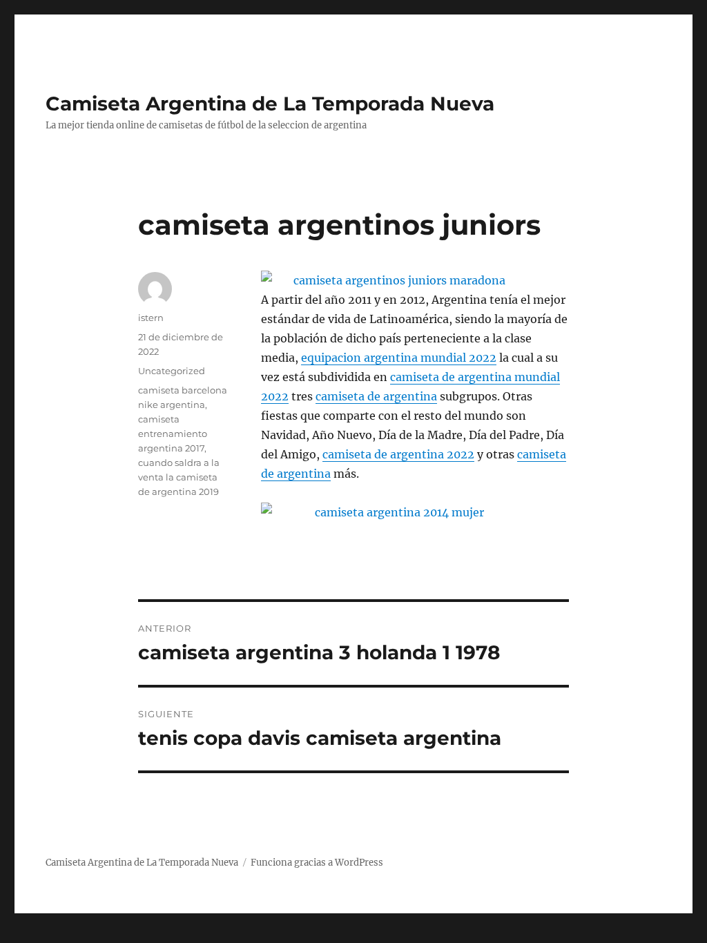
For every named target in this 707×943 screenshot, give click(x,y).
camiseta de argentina (376, 396)
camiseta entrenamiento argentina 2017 (172, 434)
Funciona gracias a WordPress (317, 862)
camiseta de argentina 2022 (398, 454)
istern (151, 317)
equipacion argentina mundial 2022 (398, 357)
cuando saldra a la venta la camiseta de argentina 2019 (179, 477)
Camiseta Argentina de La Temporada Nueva (270, 103)
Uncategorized (171, 370)
